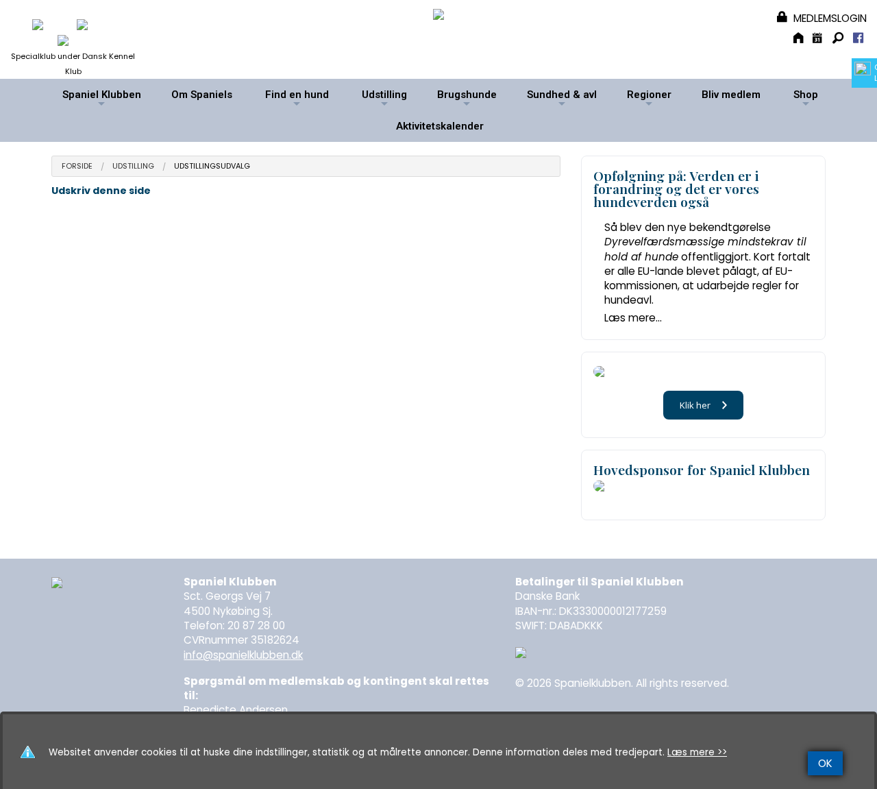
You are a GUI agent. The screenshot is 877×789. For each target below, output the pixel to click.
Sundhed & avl (562, 99)
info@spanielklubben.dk (243, 655)
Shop (805, 99)
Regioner (649, 99)
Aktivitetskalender (440, 126)
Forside (77, 166)
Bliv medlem (731, 94)
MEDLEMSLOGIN (829, 18)
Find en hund (297, 99)
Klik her (695, 405)
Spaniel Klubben (101, 99)
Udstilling (384, 99)
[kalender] (819, 39)
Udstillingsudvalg (212, 166)
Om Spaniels (201, 94)
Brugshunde (467, 99)
